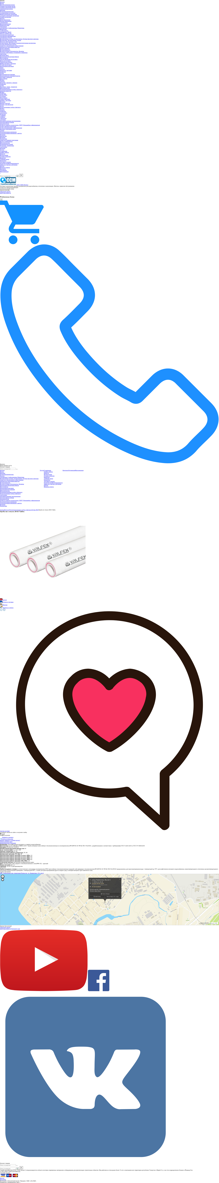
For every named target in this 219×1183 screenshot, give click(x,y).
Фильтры (2, 102)
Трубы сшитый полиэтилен (8, 126)
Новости (2, 154)
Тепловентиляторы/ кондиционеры (10, 121)
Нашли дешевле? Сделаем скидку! (10, 840)
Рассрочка (3, 1179)
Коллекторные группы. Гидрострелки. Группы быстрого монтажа (19, 39)
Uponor (2, 130)
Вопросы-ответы (5, 167)
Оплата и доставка (8, 602)
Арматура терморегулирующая (9, 140)
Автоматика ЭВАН (5, 32)
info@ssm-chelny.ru (5, 193)
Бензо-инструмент (5, 61)
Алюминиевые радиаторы (7, 13)
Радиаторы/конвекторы (7, 11)
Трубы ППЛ (3, 95)
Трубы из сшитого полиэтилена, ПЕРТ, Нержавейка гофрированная (20, 125)
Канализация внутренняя (7, 74)
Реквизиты (3, 160)
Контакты (3, 169)
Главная (2, 510)
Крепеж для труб (5, 103)
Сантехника (3, 113)
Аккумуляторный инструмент (9, 59)
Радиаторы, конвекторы (7, 145)
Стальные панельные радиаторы (9, 15)
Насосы (2, 18)
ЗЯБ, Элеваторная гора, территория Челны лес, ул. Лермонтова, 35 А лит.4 (22, 873)
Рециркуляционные (5, 21)
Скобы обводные (5, 99)
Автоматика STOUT (6, 37)
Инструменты (4, 58)
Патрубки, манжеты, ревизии (8, 82)
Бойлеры (2, 10)
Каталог (2, 2)
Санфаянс (3, 115)
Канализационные (5, 24)
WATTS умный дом (5, 33)
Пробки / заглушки (5, 100)
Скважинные (4, 22)
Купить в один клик (7, 839)
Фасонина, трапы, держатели (8, 87)
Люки (1, 67)
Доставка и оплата (5, 162)
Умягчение (3, 54)
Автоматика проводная (7, 35)
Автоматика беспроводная (7, 36)
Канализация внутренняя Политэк (10, 76)
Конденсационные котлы (7, 4)
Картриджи (3, 136)
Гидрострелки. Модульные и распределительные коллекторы (18, 43)
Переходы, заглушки (6, 70)
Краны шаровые (4, 48)
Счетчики (3, 119)
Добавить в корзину (8, 837)
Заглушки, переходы (6, 77)
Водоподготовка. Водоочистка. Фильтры (12, 51)
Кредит (2, 166)
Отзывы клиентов (5, 156)
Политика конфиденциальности (9, 163)
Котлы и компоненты (6, 141)
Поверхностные (4, 25)
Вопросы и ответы (8, 607)
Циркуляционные (5, 20)
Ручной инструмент (6, 65)
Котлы (2, 3)
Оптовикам (3, 170)
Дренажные (3, 26)
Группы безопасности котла (8, 44)
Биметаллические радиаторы (8, 14)
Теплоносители (4, 123)
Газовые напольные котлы (7, 7)
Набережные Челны (7, 197)
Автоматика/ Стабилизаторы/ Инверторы (12, 28)
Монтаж (5, 605)
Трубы (2, 73)
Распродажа (3, 139)
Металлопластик (5, 88)
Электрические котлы (6, 9)
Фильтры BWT (4, 55)
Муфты (2, 80)
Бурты (2, 106)
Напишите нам (15, 929)
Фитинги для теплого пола (8, 129)
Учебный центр (4, 159)
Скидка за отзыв (5, 831)
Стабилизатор (4, 30)
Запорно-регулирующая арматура (10, 47)
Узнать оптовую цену (6, 841)
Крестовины (3, 78)
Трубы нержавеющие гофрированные (11, 128)
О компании (3, 151)
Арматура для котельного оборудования (11, 46)
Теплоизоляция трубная (7, 122)
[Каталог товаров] (109, 467)
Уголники (3, 96)
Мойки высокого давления (8, 63)
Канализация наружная (7, 66)
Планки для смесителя (6, 104)
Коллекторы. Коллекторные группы (10, 40)
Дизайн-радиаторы (5, 17)
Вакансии (3, 158)
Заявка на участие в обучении (8, 165)
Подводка (3, 114)
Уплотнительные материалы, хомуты (11, 133)
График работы (4, 152)
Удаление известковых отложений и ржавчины (13, 52)
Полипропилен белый (6, 144)
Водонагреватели (5, 50)
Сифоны (2, 117)
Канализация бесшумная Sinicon (9, 56)
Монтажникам (4, 171)
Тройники (3, 71)
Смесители (3, 118)
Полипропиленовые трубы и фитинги (11, 89)
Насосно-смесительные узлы (8, 41)
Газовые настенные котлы (7, 6)
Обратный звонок (5, 191)
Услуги (2, 149)
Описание (13, 843)
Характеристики (5, 843)
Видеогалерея (4, 155)
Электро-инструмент (6, 62)
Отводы (2, 69)
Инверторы (3, 29)
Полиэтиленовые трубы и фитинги (10, 107)
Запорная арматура (5, 91)
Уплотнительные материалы (8, 132)
